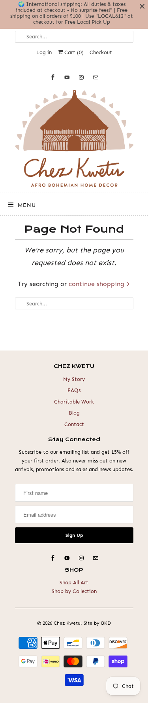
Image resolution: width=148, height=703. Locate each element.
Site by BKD (97, 623)
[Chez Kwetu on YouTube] (67, 77)
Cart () (73, 52)
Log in (44, 52)
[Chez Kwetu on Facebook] (53, 77)
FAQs (74, 390)
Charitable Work (74, 402)
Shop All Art (74, 583)
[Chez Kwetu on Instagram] (81, 77)
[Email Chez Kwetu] (95, 77)
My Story (74, 379)
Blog (74, 413)
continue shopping (97, 284)
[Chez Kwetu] (74, 138)
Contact (74, 424)
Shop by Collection (74, 591)
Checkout (101, 52)
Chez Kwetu (67, 623)
